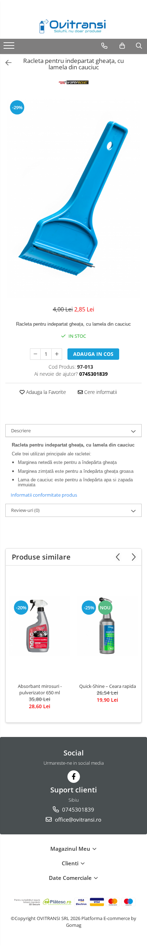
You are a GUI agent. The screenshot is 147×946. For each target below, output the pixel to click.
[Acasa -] (73, 26)
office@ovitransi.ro (77, 819)
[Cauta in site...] (139, 46)
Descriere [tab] (21, 430)
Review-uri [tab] (25, 510)
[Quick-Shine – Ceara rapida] (107, 626)
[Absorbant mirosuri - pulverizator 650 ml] (39, 626)
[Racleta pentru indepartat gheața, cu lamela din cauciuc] (73, 198)
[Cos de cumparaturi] (122, 46)
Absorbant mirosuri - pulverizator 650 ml (40, 689)
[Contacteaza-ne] (104, 46)
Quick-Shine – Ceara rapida (107, 686)
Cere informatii (100, 392)
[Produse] (10, 47)
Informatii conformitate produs (44, 495)
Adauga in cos (93, 354)
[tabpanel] (73, 198)
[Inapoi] (5, 63)
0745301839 (77, 809)
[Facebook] (73, 776)
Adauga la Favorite (45, 392)
